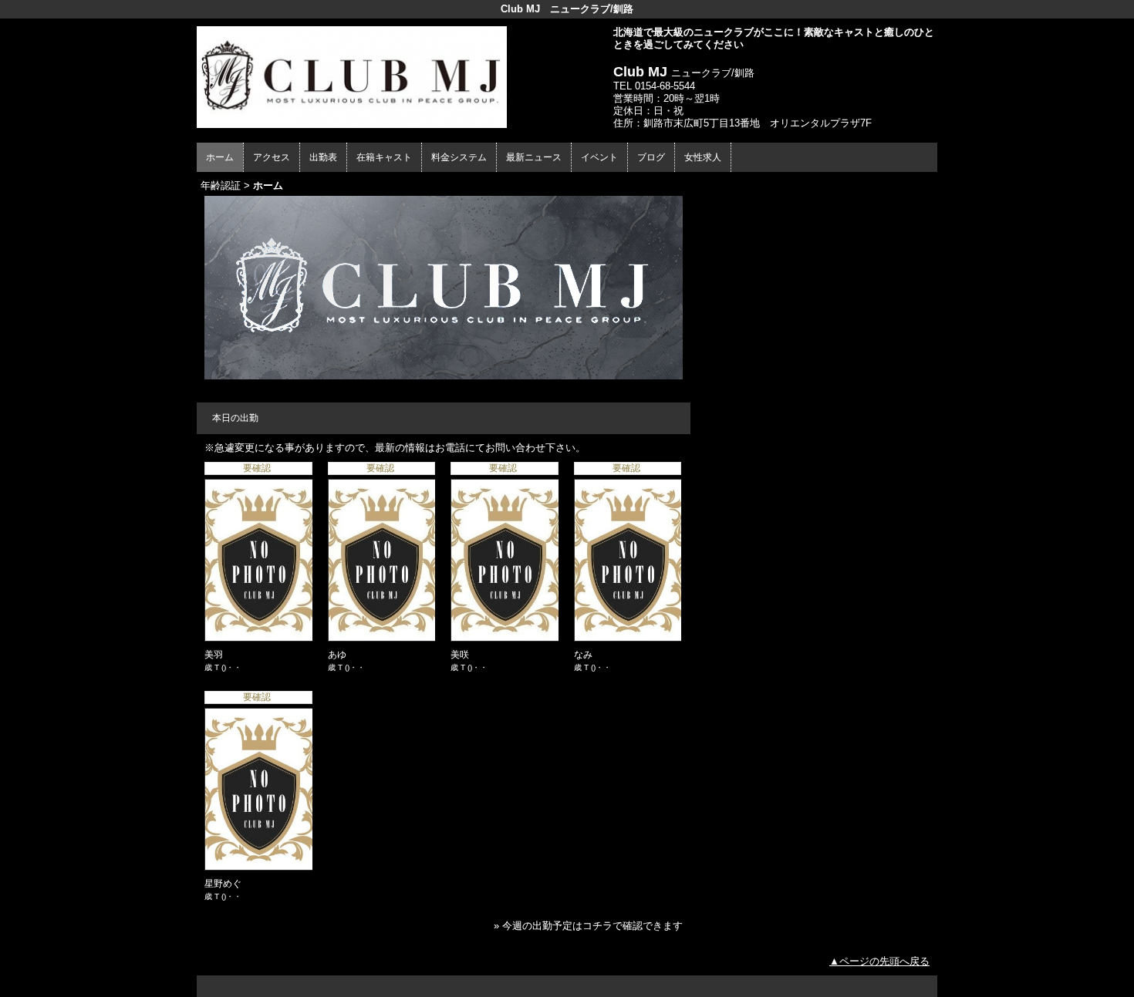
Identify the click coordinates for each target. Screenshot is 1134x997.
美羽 (213, 654)
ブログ (651, 157)
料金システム (459, 157)
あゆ (337, 654)
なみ (583, 654)
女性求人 (702, 157)
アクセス (271, 157)
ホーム (220, 157)
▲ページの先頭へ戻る (879, 961)
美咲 (460, 654)
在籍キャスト (384, 157)
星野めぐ (222, 883)
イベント (599, 157)
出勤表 (323, 157)
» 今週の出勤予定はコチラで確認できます (588, 925)
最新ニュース (534, 157)
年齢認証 (221, 185)
